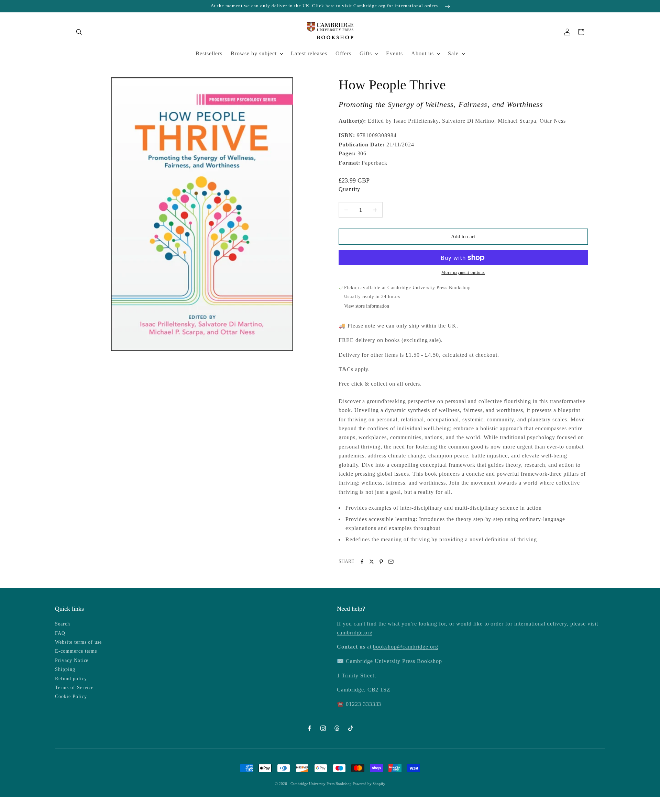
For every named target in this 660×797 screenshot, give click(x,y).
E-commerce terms (76, 651)
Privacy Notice (71, 660)
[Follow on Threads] (336, 728)
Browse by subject (254, 53)
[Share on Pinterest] (381, 561)
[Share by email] (391, 561)
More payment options (463, 272)
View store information (366, 306)
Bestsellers (209, 53)
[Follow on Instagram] (323, 728)
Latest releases (309, 53)
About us (422, 53)
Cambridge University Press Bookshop (321, 784)
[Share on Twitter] (371, 561)
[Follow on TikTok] (350, 728)
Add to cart (463, 236)
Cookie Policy (71, 696)
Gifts (366, 53)
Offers (343, 53)
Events (394, 53)
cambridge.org (354, 632)
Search (62, 624)
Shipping (65, 669)
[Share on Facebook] (362, 561)
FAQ (60, 633)
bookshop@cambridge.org (405, 647)
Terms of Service (74, 687)
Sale (453, 53)
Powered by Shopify (369, 784)
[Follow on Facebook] (309, 728)
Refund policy (71, 678)
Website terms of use (78, 642)
